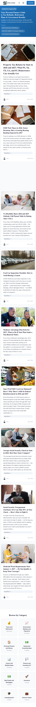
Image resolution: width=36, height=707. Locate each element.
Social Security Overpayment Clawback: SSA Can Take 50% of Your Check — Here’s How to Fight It (17, 509)
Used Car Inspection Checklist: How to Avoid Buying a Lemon (17, 274)
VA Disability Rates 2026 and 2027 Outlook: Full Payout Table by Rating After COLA (17, 216)
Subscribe (30, 2)
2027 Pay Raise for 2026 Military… (10, 28)
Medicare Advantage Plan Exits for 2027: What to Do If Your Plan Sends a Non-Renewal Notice (17, 332)
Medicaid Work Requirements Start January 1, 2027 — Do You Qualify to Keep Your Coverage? (17, 569)
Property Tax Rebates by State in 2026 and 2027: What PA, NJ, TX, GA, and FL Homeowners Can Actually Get (18, 69)
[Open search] (19, 2)
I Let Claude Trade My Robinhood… (10, 34)
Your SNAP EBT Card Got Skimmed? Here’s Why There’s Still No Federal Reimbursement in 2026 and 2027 (17, 391)
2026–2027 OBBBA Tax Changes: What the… (13, 31)
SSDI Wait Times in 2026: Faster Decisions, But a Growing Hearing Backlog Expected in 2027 (16, 130)
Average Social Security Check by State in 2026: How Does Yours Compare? (18, 451)
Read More (7, 93)
